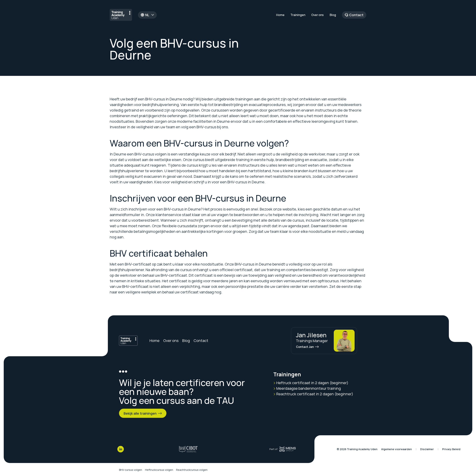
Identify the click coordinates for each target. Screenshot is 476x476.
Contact (356, 15)
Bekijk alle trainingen (140, 413)
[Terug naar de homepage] (121, 15)
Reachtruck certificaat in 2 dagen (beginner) (314, 393)
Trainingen (297, 15)
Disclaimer (427, 449)
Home (280, 15)
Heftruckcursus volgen (159, 470)
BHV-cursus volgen (130, 470)
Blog (333, 15)
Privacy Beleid (451, 449)
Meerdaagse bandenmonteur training (308, 388)
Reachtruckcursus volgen (192, 470)
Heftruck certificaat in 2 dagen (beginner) (312, 382)
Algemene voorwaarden (396, 449)
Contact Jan (305, 347)
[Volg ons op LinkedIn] (120, 449)
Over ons (317, 15)
